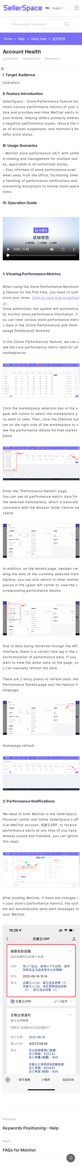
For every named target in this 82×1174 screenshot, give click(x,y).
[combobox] (41, 24)
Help (21, 39)
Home (8, 39)
